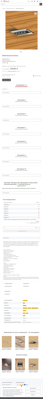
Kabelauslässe (25, 308)
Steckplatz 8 (6, 213)
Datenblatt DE (7, 294)
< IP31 (24, 315)
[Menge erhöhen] (39, 228)
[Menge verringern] (4, 228)
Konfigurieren (33, 391)
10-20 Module (25, 300)
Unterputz (24, 310)
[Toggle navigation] (1, 0)
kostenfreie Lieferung (12, 71)
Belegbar (29, 308)
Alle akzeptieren (33, 388)
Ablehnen (33, 394)
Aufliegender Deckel (35, 308)
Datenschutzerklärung (6, 384)
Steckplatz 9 (6, 215)
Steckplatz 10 (6, 217)
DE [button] (28, 1)
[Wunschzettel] (34, 1)
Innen (27, 313)
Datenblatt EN (26, 286)
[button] (32, 1)
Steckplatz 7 (6, 210)
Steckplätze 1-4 (7, 204)
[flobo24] (6, 1)
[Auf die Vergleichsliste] (35, 13)
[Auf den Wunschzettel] (38, 13)
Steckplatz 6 (6, 208)
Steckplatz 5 (6, 206)
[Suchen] (41, 4)
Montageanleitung (8, 286)
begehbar (24, 305)
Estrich (24, 313)
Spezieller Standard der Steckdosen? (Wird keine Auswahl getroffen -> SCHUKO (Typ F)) (20, 219)
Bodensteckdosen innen (10, 61)
